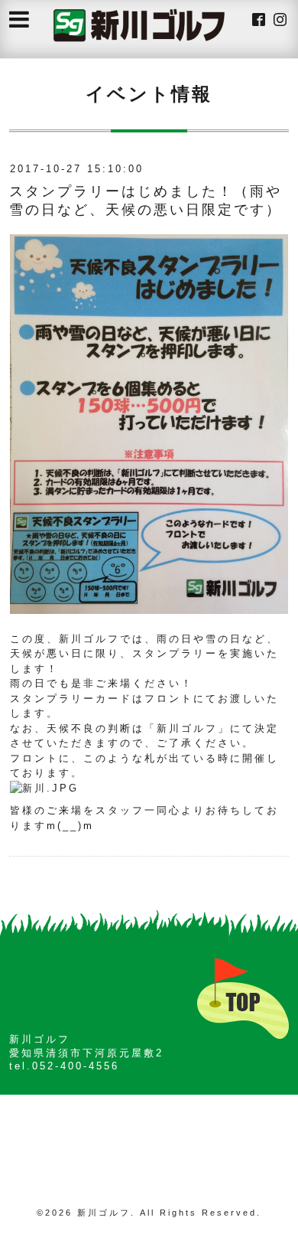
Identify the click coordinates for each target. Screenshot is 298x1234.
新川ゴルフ (104, 1212)
